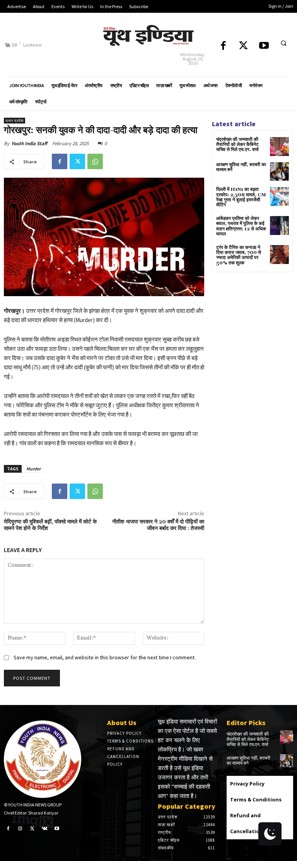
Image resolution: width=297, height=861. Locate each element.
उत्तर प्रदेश (14, 120)
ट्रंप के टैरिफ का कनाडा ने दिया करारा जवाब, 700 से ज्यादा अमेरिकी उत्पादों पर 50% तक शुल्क (238, 255)
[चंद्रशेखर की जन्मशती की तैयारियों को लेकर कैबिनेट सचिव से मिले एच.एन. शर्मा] (279, 146)
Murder (33, 469)
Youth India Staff (29, 143)
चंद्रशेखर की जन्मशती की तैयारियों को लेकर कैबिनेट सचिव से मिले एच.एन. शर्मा (237, 145)
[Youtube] (264, 46)
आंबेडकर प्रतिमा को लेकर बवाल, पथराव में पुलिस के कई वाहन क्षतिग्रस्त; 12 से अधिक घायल (241, 226)
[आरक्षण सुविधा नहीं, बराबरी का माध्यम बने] (279, 171)
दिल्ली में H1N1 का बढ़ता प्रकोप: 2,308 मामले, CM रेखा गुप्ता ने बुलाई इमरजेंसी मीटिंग (241, 197)
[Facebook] (223, 46)
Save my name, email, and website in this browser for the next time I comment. (105, 657)
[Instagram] (20, 828)
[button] (283, 43)
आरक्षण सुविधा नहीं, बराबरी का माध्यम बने (241, 167)
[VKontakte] (45, 828)
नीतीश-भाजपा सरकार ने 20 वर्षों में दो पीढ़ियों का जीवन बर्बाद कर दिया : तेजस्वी (158, 525)
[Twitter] (243, 46)
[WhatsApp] (95, 161)
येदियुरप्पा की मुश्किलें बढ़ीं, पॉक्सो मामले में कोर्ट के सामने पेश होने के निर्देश (50, 525)
